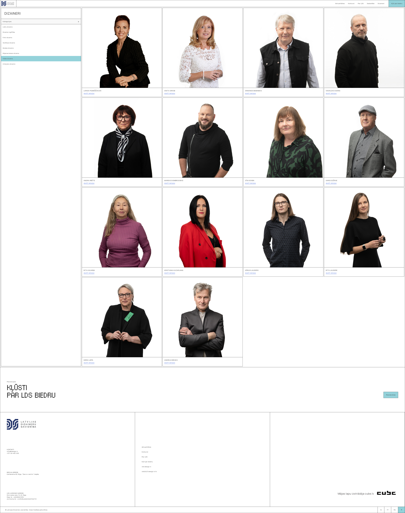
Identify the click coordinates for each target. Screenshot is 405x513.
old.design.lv (146, 467)
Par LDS (361, 3)
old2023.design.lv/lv (149, 471)
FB (395, 510)
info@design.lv (12, 451)
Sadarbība (370, 3)
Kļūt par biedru (396, 3)
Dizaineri (381, 3)
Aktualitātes (340, 3)
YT (388, 510)
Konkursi (351, 3)
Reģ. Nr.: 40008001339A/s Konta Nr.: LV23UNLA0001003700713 (21, 498)
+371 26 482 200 (13, 453)
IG (381, 510)
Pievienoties (391, 395)
